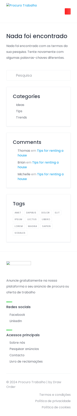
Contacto (16, 355)
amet (18, 212)
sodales (20, 232)
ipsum (18, 219)
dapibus (31, 212)
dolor (45, 212)
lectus (32, 219)
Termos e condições (55, 394)
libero (46, 219)
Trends (21, 117)
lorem (19, 226)
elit (57, 212)
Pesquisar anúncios (24, 349)
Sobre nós (17, 342)
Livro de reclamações (26, 361)
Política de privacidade (53, 401)
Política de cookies (56, 407)
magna (32, 226)
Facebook (17, 314)
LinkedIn (15, 321)
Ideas (20, 105)
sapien (46, 226)
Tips (19, 111)
